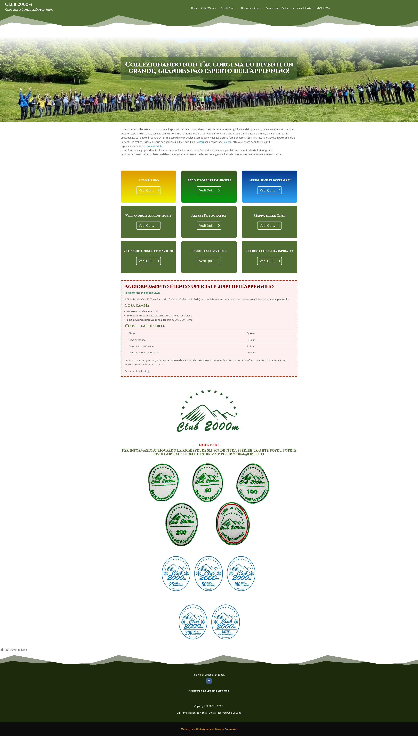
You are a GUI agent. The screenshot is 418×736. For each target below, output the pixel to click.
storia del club (154, 146)
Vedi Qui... (146, 190)
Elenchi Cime (227, 8)
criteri (200, 141)
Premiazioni (272, 8)
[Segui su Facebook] (209, 681)
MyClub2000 (323, 8)
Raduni (285, 8)
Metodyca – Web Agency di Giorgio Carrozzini (209, 729)
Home (194, 8)
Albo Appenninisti (250, 8)
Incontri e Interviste (303, 8)
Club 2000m (207, 8)
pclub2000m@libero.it (243, 454)
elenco (228, 141)
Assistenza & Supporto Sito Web (209, 690)
